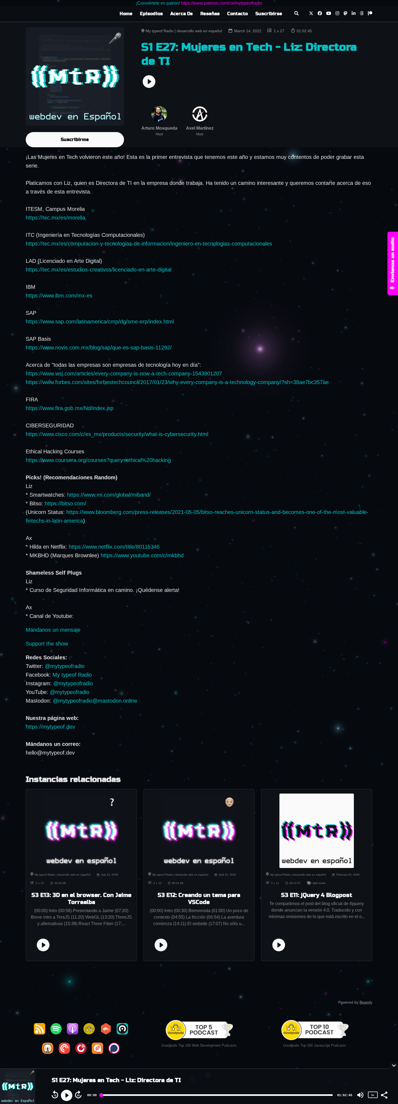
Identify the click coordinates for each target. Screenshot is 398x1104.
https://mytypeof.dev (50, 727)
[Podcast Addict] (97, 1052)
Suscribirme (75, 139)
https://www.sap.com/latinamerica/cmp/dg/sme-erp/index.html (100, 322)
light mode (319, 883)
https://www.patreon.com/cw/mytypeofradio (221, 3)
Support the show (47, 644)
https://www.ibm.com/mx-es (59, 296)
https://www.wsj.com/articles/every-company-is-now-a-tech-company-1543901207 (124, 373)
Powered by (355, 1002)
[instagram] (337, 14)
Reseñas (210, 13)
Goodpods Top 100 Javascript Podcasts (314, 1045)
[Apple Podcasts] (72, 1033)
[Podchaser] (114, 1052)
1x (372, 1094)
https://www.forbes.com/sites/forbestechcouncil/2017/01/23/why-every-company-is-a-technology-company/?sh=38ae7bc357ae (177, 382)
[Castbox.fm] (106, 1033)
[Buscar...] (296, 14)
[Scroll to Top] (385, 1043)
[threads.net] (362, 14)
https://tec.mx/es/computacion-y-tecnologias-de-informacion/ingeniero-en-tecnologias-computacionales (149, 244)
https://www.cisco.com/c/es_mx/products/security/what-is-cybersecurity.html (117, 434)
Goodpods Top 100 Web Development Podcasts (199, 1045)
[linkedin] (354, 14)
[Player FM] (81, 1052)
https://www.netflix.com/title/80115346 (114, 547)
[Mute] (360, 1095)
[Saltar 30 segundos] (78, 1094)
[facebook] (319, 14)
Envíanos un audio (393, 260)
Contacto (237, 13)
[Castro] (122, 1033)
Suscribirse (268, 13)
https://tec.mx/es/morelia (55, 218)
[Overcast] (47, 1052)
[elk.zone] (345, 14)
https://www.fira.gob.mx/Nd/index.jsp (69, 408)
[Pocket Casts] (64, 1052)
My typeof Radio (72, 675)
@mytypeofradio (64, 666)
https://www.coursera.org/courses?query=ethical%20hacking (98, 460)
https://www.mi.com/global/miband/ (109, 495)
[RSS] (39, 1033)
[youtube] (328, 14)
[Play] (66, 1095)
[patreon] (369, 14)
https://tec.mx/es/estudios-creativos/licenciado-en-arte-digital (98, 270)
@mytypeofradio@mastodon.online (95, 701)
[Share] (384, 1094)
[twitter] (311, 14)
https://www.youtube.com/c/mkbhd (142, 555)
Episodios (151, 13)
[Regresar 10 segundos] (55, 1094)
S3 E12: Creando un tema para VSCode (199, 899)
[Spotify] (56, 1033)
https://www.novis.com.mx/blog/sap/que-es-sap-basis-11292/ (99, 347)
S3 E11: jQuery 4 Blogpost (316, 895)
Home (126, 13)
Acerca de (181, 13)
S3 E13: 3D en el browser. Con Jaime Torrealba (81, 899)
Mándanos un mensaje (53, 630)
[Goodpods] (89, 1033)
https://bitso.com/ (65, 503)
